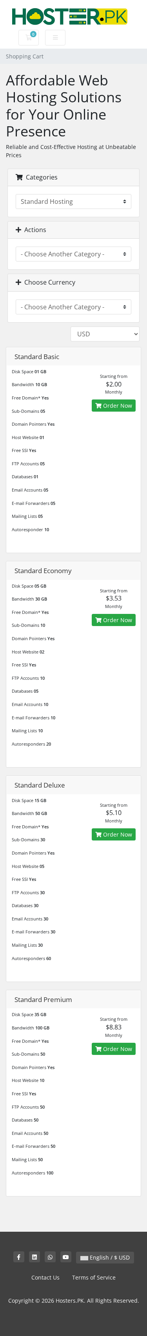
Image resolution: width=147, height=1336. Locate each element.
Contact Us (45, 1277)
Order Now (117, 405)
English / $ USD (109, 1257)
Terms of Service (94, 1277)
